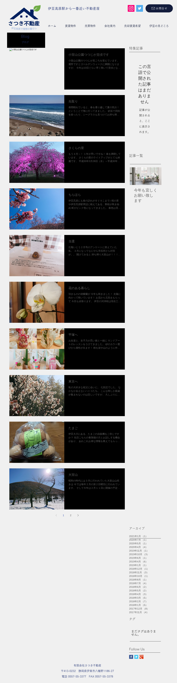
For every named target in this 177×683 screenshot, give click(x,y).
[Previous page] (56, 515)
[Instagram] (131, 8)
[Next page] (78, 515)
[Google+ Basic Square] (141, 657)
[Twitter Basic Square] (136, 657)
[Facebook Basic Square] (131, 657)
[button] (70, 26)
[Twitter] (139, 8)
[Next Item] (155, 176)
